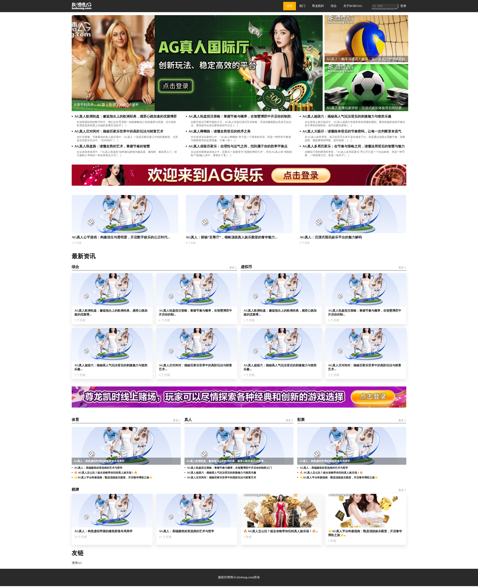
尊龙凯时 (318, 5)
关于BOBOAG (352, 5)
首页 (290, 5)
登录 (403, 5)
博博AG (77, 562)
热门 (302, 5)
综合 (334, 5)
